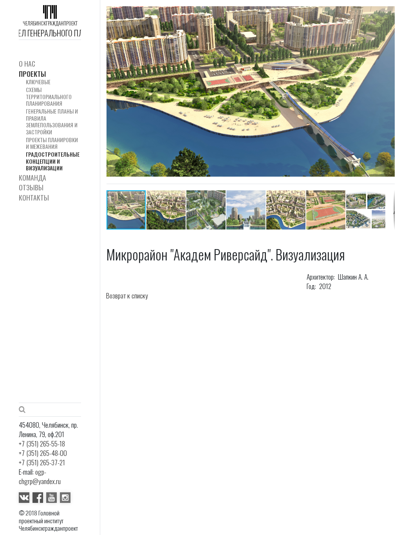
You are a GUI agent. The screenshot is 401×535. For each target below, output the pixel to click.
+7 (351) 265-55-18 (42, 443)
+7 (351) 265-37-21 (42, 462)
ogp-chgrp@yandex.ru (40, 476)
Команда (32, 178)
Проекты (32, 74)
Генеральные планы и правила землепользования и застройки (52, 121)
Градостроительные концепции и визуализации (52, 161)
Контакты (34, 197)
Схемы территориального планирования (49, 96)
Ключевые (38, 82)
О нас (27, 64)
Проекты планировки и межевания (52, 143)
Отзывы (31, 187)
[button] (387, 91)
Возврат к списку (127, 295)
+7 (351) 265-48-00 (43, 453)
